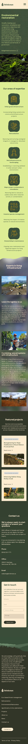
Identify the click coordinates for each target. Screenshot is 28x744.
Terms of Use (6, 741)
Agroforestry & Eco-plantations (12, 708)
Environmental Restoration (10, 704)
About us (4, 715)
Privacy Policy (15, 741)
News (3, 718)
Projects (4, 711)
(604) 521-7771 (6, 552)
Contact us (5, 722)
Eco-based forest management (12, 697)
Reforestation (6, 701)
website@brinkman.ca (9, 574)
